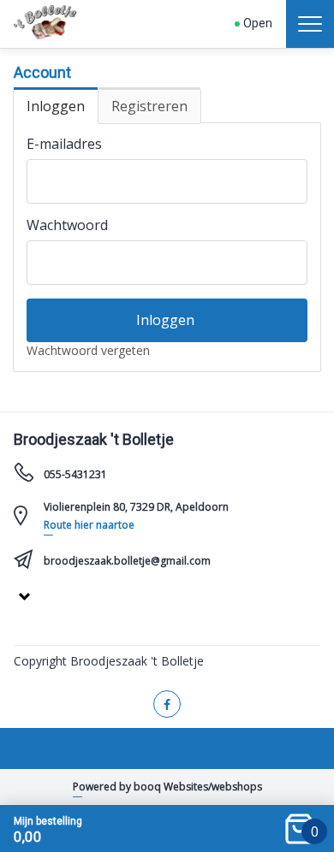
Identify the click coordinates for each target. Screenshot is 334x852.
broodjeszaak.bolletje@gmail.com (127, 560)
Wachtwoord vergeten (88, 350)
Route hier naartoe (89, 525)
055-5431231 (75, 474)
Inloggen (56, 106)
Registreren (149, 106)
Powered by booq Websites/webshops (167, 786)
